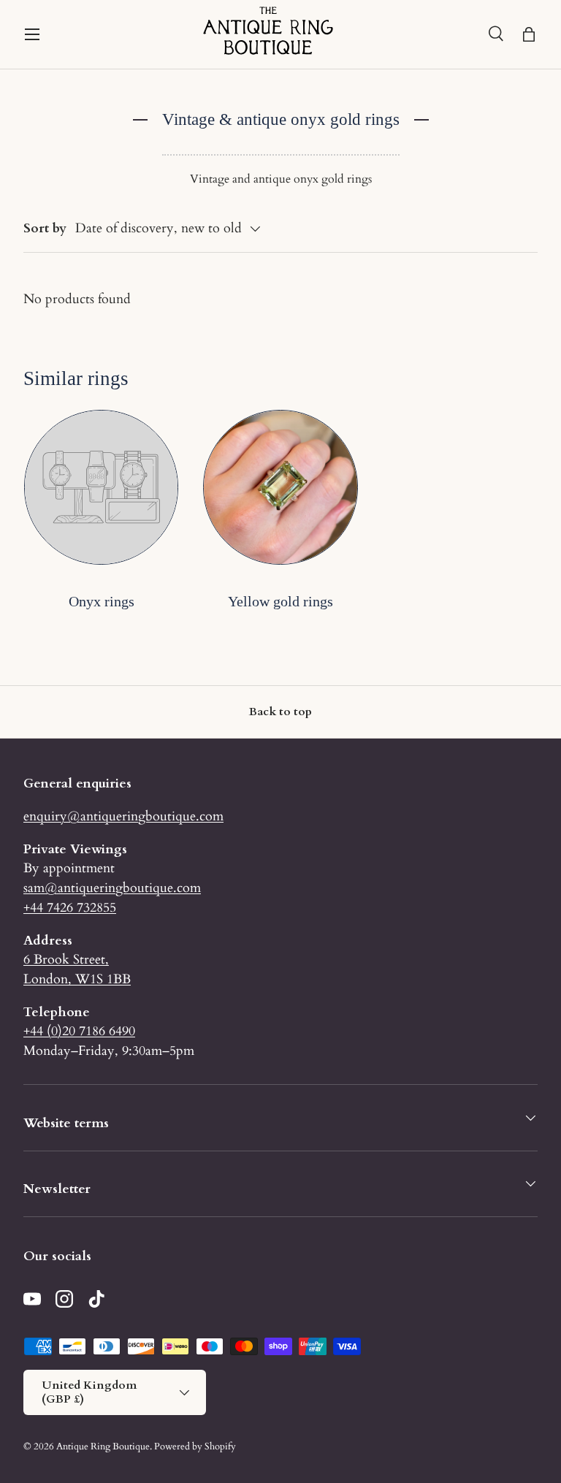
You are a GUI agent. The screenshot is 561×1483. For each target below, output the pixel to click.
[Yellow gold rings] (280, 487)
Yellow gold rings (280, 601)
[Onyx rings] (101, 487)
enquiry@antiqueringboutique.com (123, 816)
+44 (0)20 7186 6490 (79, 1031)
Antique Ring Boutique (103, 1446)
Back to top (280, 712)
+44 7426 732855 (69, 907)
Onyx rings (101, 601)
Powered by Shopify (195, 1446)
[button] (529, 34)
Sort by (44, 228)
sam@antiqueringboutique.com (112, 887)
